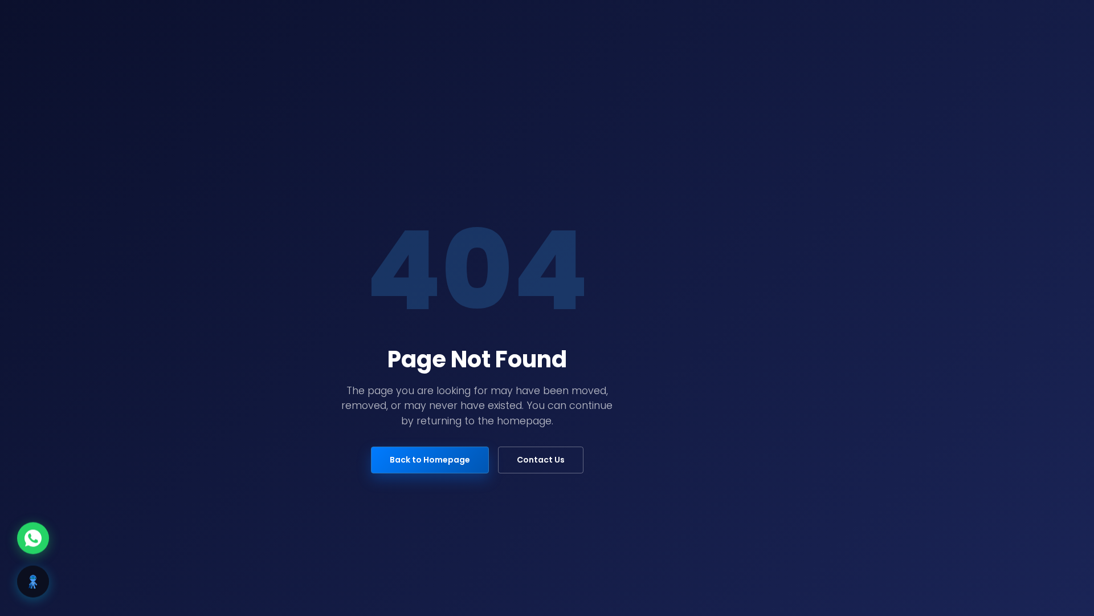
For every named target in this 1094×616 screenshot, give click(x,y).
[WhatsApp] (33, 538)
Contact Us (541, 459)
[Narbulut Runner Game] (33, 582)
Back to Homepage (430, 459)
